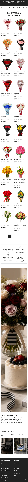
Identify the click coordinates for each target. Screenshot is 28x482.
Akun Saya (16, 463)
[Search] (4, 7)
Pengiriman (17, 473)
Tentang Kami (4, 466)
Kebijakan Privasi (5, 468)
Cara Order (16, 468)
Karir (2, 473)
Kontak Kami (17, 466)
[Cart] (26, 7)
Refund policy (4, 480)
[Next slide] (25, 447)
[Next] (22, 236)
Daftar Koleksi (4, 475)
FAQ (15, 475)
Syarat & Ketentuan (5, 471)
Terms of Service (5, 478)
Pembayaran (17, 471)
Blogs (2, 463)
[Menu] (1, 7)
